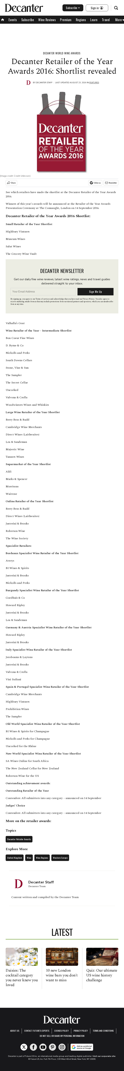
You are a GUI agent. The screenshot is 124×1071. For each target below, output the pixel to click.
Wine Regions (42, 857)
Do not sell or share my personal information (62, 1035)
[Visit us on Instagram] (62, 1047)
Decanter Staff (44, 82)
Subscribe (71, 8)
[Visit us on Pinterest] (52, 1047)
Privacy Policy (81, 1030)
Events (13, 19)
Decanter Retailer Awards (19, 839)
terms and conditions (103, 1030)
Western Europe (60, 857)
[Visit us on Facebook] (33, 1047)
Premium (66, 19)
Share (13, 182)
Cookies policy (61, 1030)
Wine (29, 857)
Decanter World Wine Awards (61, 53)
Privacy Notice (88, 299)
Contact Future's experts (36, 1030)
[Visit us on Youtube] (42, 1047)
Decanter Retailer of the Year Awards (36, 216)
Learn (94, 19)
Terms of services (43, 299)
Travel (106, 19)
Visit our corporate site (104, 1056)
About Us (14, 1030)
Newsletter (113, 182)
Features (94, 82)
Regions (81, 19)
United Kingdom (14, 857)
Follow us (97, 182)
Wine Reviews (47, 19)
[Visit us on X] (23, 1047)
